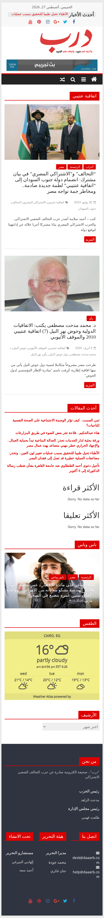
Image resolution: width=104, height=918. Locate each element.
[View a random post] (62, 79)
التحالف (16, 202)
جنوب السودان (87, 208)
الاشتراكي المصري (34, 202)
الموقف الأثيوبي (37, 348)
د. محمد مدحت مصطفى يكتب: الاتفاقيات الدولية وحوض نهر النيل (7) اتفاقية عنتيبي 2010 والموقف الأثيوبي (55, 331)
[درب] (94, 79)
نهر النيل (36, 354)
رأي (91, 318)
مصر (61, 167)
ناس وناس (57, 577)
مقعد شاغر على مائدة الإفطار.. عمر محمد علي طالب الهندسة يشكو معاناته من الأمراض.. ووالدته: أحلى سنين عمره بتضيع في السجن (50, 590)
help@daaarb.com (86, 874)
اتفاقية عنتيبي (56, 202)
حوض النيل (19, 348)
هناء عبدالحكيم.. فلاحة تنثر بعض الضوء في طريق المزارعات (57, 432)
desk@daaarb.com (86, 860)
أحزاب (89, 167)
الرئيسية (75, 167)
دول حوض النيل (58, 354)
